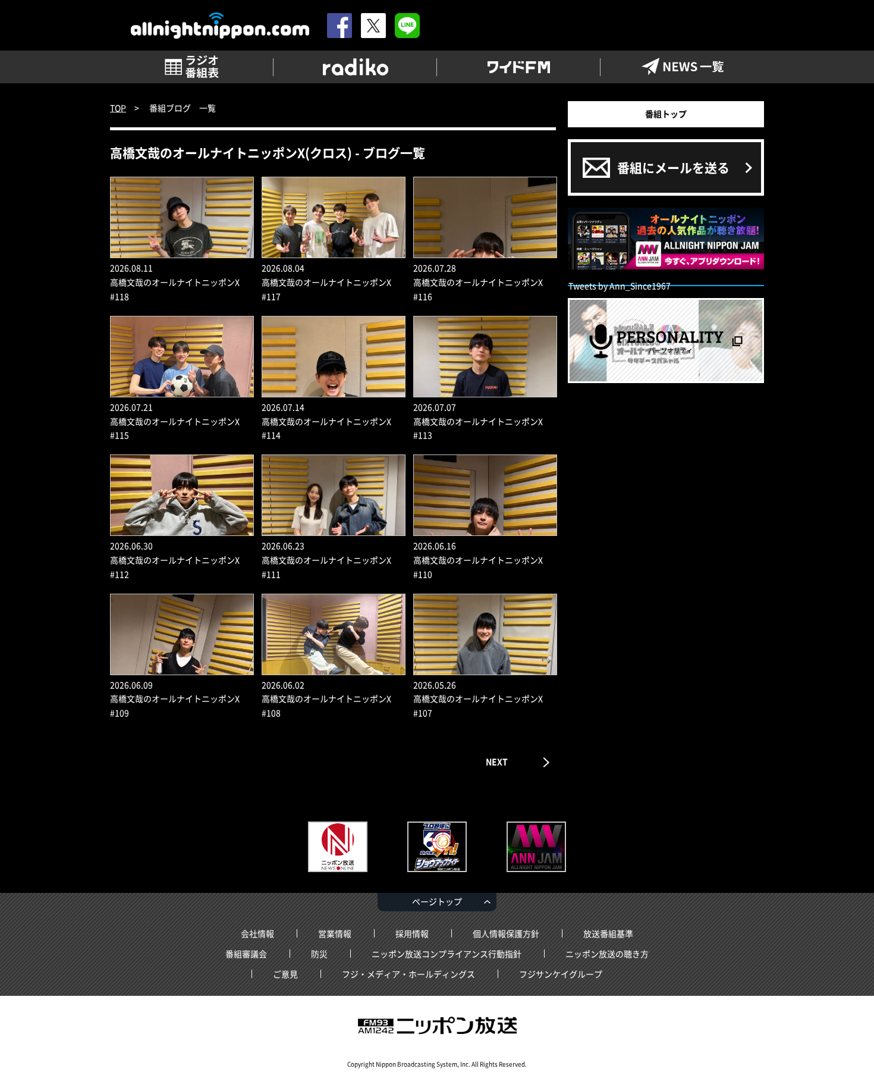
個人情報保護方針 (506, 933)
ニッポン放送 (437, 1025)
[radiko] (355, 67)
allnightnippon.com (220, 25)
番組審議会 (246, 953)
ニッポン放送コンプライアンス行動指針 (446, 953)
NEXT (497, 761)
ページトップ (437, 901)
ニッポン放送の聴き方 (607, 953)
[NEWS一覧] (682, 67)
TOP (118, 108)
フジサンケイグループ (560, 974)
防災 (319, 953)
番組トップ (666, 114)
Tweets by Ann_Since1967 (619, 285)
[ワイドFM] (519, 67)
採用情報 (412, 933)
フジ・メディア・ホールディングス (408, 974)
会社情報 (257, 933)
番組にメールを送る (673, 167)
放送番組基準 (608, 933)
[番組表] (191, 67)
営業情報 (334, 933)
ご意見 (285, 974)
